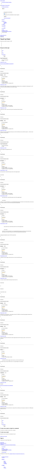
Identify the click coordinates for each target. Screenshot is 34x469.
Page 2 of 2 (4, 54)
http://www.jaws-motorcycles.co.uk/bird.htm (6, 385)
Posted (3, 62)
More (4, 23)
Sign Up (3, 19)
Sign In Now (2, 442)
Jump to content (2, 0)
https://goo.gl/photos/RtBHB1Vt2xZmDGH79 (6, 63)
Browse (3, 21)
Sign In (5, 16)
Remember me (6, 14)
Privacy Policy (4, 452)
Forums (5, 462)
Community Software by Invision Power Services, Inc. (16, 453)
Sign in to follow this (3, 35)
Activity (3, 24)
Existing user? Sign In (5, 456)
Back (4, 461)
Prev (2, 50)
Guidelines (5, 22)
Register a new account (3, 436)
